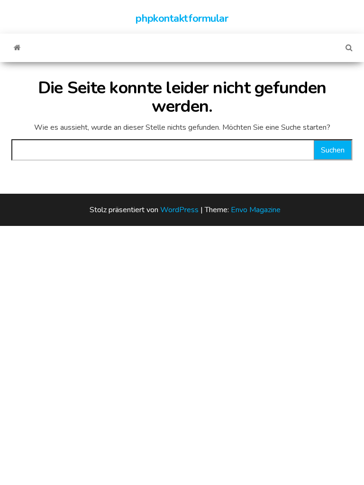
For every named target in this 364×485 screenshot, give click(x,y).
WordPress (179, 210)
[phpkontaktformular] (17, 48)
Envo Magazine (256, 210)
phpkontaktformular (182, 18)
